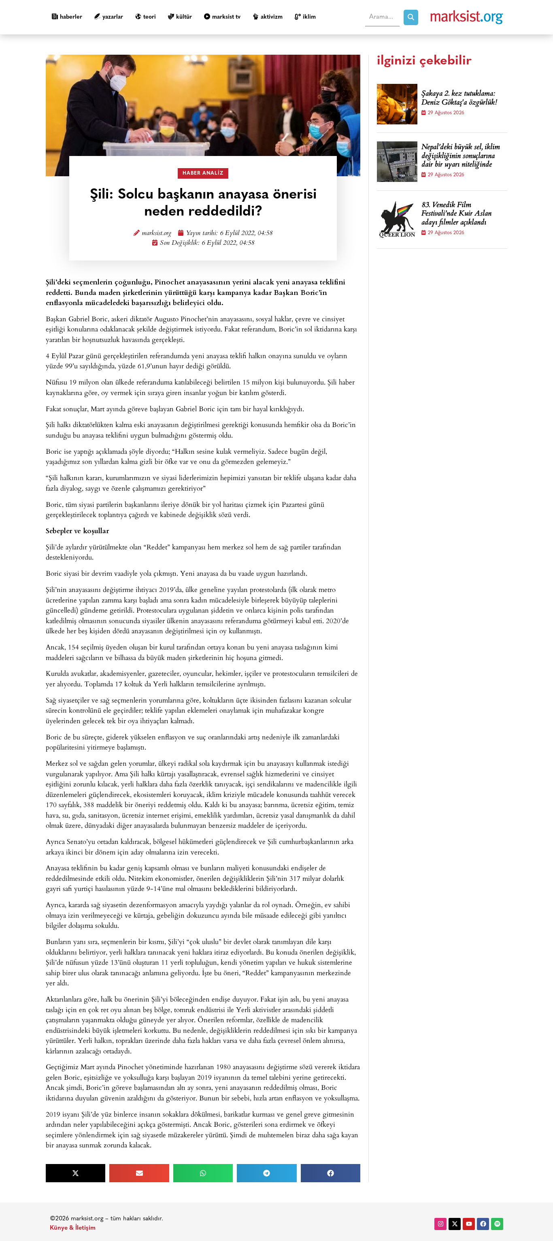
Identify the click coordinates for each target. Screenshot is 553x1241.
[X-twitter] (455, 1224)
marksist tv (226, 17)
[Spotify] (497, 1224)
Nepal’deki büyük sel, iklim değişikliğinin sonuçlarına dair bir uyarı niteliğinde (460, 156)
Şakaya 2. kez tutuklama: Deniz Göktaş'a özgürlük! (459, 98)
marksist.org (156, 233)
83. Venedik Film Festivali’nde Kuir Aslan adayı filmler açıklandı (456, 214)
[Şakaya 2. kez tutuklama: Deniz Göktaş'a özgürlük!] (397, 104)
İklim (309, 17)
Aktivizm (272, 17)
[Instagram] (440, 1224)
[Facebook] (483, 1224)
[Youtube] (469, 1224)
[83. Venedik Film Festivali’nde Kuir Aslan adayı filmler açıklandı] (397, 219)
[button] (75, 1173)
